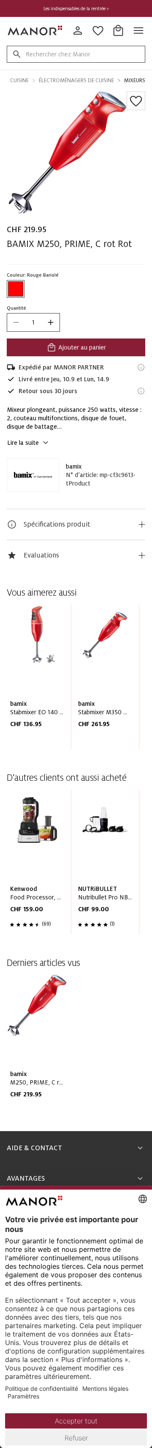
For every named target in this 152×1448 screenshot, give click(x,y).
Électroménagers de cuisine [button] (76, 80)
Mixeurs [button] (134, 80)
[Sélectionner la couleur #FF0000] (15, 289)
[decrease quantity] (16, 322)
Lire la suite (23, 442)
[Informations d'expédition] (141, 367)
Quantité (16, 308)
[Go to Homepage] (35, 30)
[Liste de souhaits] (136, 101)
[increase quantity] (51, 322)
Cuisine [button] (19, 80)
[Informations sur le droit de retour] (141, 391)
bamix (73, 466)
